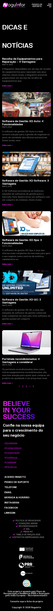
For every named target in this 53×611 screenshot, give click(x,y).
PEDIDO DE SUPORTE (37, 5)
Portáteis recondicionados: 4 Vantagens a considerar (21, 360)
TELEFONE (10, 487)
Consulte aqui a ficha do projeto (26, 601)
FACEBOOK (11, 507)
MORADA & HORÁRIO (17, 497)
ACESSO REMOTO (15, 476)
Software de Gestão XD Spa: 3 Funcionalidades (22, 241)
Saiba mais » (7, 86)
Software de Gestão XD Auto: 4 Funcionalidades (22, 123)
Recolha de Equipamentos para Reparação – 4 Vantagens (22, 60)
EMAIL (8, 492)
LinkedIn (9, 512)
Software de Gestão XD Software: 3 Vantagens (25, 182)
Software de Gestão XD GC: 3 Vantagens (21, 301)
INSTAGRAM (11, 502)
